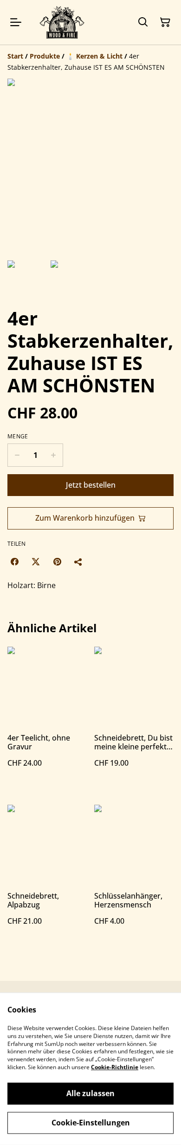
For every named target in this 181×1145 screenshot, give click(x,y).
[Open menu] (16, 22)
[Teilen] (78, 562)
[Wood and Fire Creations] (62, 22)
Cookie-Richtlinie (114, 1067)
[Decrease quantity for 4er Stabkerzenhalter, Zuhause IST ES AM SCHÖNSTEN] (16, 455)
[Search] (143, 22)
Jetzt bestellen (91, 485)
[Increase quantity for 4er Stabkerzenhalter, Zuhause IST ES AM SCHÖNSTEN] (53, 455)
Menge (17, 436)
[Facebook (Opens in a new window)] (14, 562)
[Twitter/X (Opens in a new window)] (36, 562)
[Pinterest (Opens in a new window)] (57, 562)
